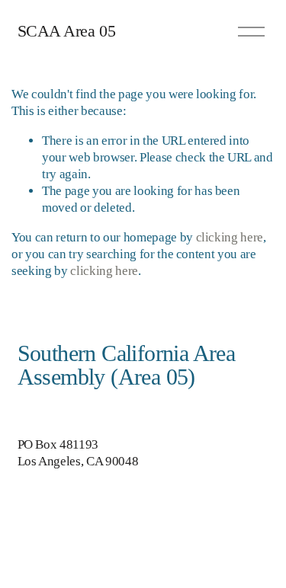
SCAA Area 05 (67, 30)
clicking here (230, 237)
